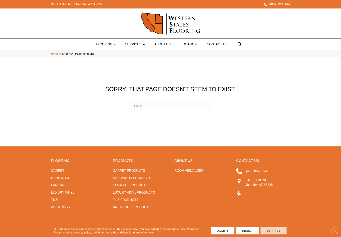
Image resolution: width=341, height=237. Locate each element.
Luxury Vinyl (62, 192)
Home (55, 53)
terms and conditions (115, 232)
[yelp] (239, 193)
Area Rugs (60, 207)
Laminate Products (130, 185)
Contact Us (217, 44)
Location (189, 44)
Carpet (57, 170)
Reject (247, 230)
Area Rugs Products (132, 207)
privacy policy (82, 232)
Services (133, 44)
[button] (114, 44)
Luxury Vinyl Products (134, 192)
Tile (54, 199)
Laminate (59, 185)
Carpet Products (129, 170)
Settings (273, 230)
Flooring (104, 44)
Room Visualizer (189, 170)
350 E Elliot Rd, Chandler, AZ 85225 (76, 4)
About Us (162, 44)
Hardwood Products (132, 178)
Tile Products (126, 199)
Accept (222, 230)
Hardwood (60, 178)
